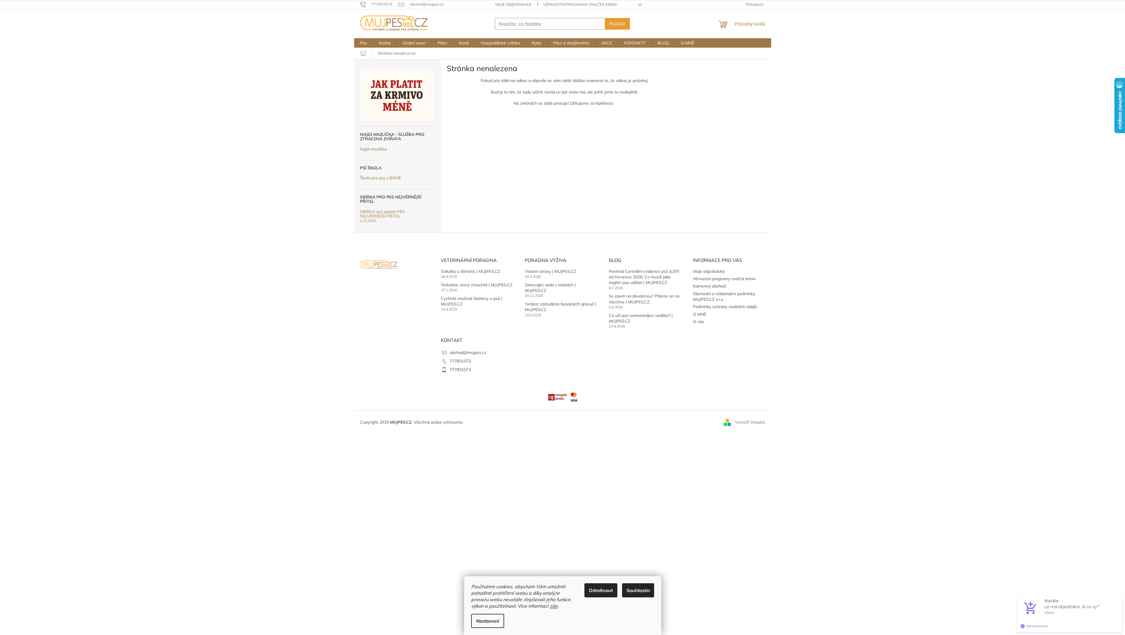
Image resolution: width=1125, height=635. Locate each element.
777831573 (460, 361)
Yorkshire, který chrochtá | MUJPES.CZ (476, 285)
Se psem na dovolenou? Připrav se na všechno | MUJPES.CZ (644, 298)
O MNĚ (699, 314)
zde (554, 606)
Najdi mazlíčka (373, 149)
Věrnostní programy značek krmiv (580, 4)
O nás (698, 321)
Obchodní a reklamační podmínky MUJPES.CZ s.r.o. (724, 296)
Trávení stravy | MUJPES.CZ (550, 271)
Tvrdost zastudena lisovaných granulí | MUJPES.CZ (560, 306)
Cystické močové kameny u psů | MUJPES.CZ (471, 301)
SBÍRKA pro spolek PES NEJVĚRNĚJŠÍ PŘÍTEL (382, 214)
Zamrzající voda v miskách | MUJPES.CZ (550, 287)
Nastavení (487, 621)
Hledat (617, 23)
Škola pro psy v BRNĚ (380, 178)
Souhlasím (638, 590)
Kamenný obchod (709, 286)
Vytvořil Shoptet (750, 422)
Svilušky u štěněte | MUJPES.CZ (470, 271)
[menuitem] (363, 43)
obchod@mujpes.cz (468, 352)
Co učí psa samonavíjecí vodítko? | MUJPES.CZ (641, 318)
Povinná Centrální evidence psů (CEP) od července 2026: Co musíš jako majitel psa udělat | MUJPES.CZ (644, 277)
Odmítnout (601, 590)
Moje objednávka (513, 4)
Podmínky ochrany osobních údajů (725, 306)
